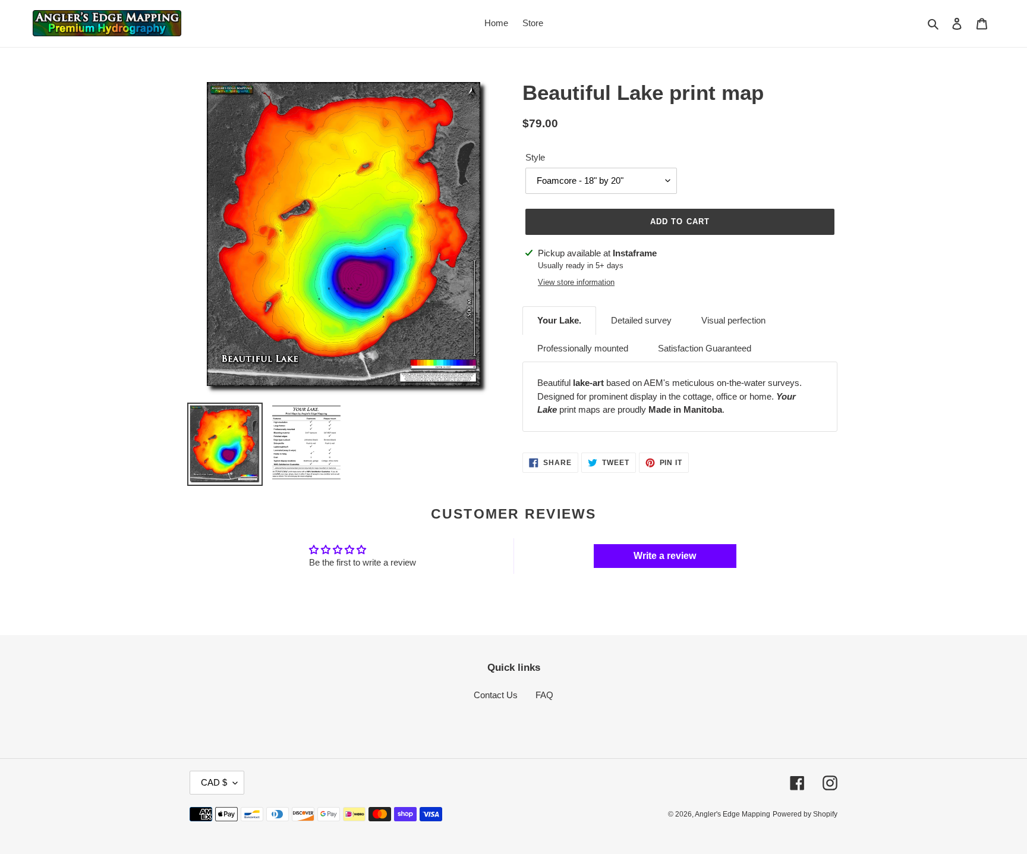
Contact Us (496, 695)
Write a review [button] (665, 556)
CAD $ (214, 782)
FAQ (544, 695)
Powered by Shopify (805, 814)
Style (535, 157)
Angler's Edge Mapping (732, 814)
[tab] (559, 320)
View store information (576, 282)
